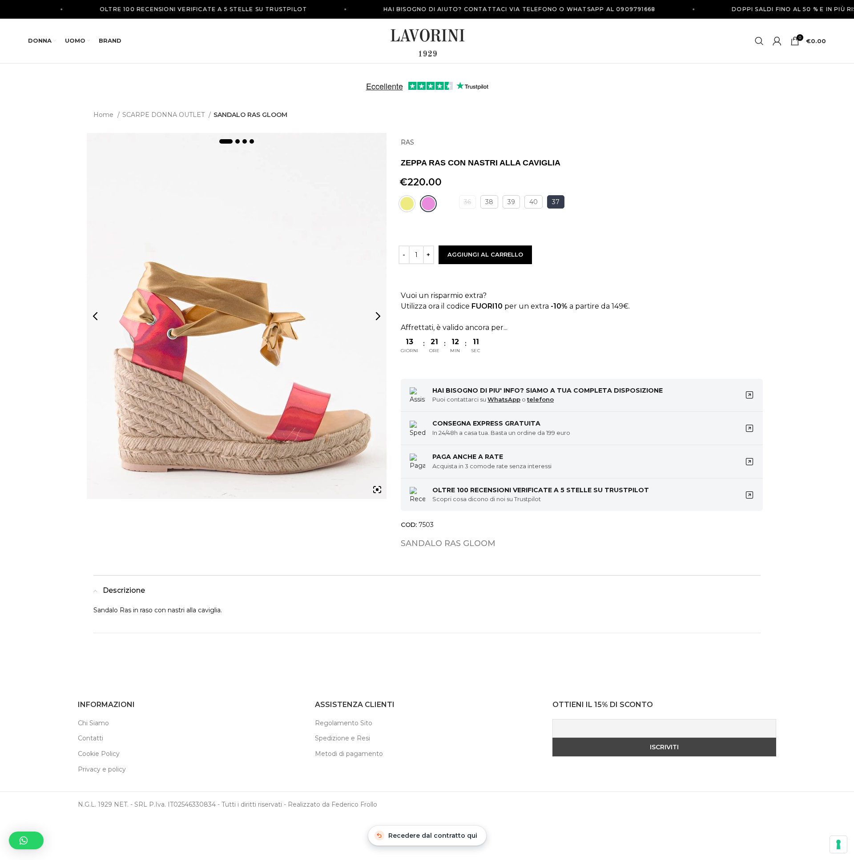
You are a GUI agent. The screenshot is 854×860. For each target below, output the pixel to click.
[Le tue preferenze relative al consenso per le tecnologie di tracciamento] (838, 844)
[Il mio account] (777, 41)
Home (104, 115)
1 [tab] (226, 141)
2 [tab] (237, 141)
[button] (26, 840)
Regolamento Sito (343, 723)
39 (511, 202)
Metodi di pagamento (349, 754)
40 (533, 202)
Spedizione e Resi (342, 738)
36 (467, 202)
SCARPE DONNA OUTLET (164, 115)
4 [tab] (252, 141)
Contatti (90, 738)
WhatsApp (503, 399)
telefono (540, 399)
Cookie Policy (99, 754)
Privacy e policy (102, 769)
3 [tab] (244, 141)
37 (556, 202)
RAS (407, 142)
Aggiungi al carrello (485, 254)
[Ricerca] (759, 41)
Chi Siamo (93, 723)
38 (489, 202)
